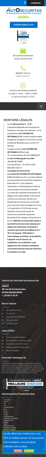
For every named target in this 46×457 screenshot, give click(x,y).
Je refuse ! (18, 451)
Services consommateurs (16, 337)
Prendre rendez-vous (23, 25)
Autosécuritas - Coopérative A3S (19, 341)
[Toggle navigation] (41, 106)
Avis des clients (12, 320)
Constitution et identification (17, 344)
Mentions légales (12, 351)
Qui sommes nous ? (13, 310)
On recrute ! (10, 313)
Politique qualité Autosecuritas (18, 347)
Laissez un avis (12, 323)
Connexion (35, 3)
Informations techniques (15, 317)
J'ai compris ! (29, 451)
